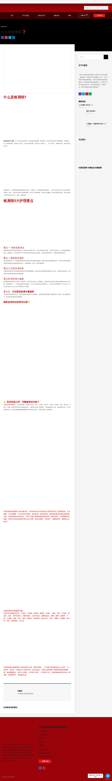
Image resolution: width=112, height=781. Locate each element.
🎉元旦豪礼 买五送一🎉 (86, 105)
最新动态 (56, 15)
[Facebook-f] (40, 768)
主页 (11, 15)
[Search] (110, 8)
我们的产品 (41, 15)
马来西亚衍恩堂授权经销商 (8, 777)
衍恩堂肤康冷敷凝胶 (9, 404)
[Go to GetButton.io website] (108, 779)
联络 (69, 15)
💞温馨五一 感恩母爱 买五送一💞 (96, 124)
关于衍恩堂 (25, 15)
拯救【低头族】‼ (91, 111)
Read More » (81, 107)
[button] (99, 15)
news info (4, 26)
